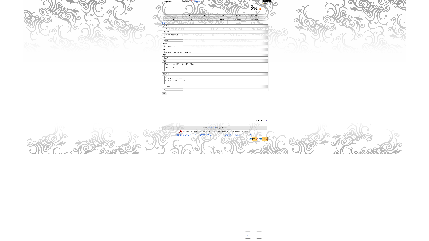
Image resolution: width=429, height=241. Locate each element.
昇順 (163, 23)
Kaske (251, 135)
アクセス (206, 19)
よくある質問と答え (225, 135)
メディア (191, 19)
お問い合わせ (180, 135)
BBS (254, 7)
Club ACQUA (212, 128)
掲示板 (222, 19)
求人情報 (238, 19)
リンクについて (237, 135)
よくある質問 (253, 19)
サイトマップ (214, 135)
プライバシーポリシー (192, 135)
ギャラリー (237, 16)
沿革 (207, 135)
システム (175, 19)
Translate (197, 1)
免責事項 (202, 135)
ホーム (175, 16)
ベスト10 (206, 16)
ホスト (191, 16)
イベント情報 (253, 16)
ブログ (222, 16)
